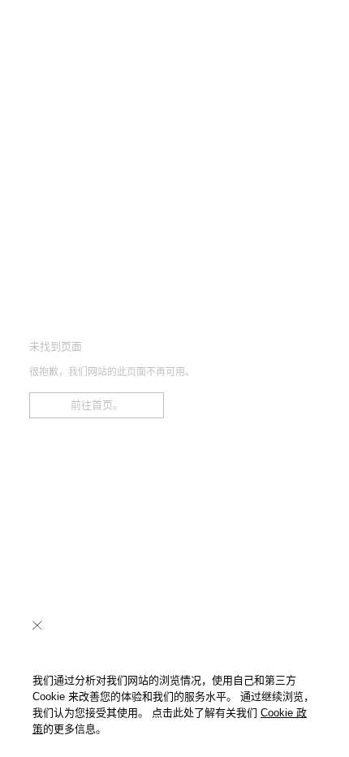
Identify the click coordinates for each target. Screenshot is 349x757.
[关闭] (37, 625)
